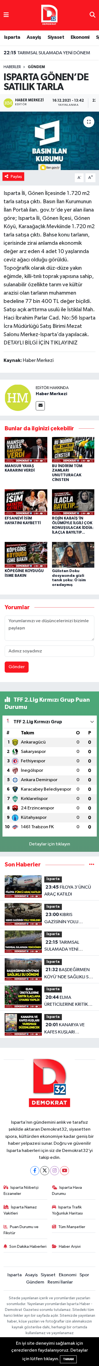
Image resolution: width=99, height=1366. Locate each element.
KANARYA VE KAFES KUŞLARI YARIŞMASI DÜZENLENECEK (64, 1029)
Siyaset (56, 37)
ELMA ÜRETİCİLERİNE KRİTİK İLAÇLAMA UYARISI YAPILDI (66, 1001)
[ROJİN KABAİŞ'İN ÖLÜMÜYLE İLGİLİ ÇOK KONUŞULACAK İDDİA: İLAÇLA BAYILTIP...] (73, 502)
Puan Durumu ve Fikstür (21, 1230)
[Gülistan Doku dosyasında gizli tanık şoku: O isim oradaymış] (73, 554)
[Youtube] (64, 1170)
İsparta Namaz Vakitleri (20, 1210)
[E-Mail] (40, 405)
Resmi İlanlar (60, 1282)
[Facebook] (34, 1170)
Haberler (12, 67)
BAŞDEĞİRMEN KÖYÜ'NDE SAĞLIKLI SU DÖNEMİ (68, 974)
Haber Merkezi (51, 394)
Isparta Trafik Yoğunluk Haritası (67, 1210)
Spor (84, 1275)
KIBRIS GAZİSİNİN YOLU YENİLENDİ (61, 918)
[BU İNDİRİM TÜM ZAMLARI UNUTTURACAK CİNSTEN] (73, 449)
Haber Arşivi (70, 1246)
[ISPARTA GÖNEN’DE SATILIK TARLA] (49, 141)
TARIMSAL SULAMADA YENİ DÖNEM (47, 52)
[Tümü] (91, 864)
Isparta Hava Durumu (67, 1190)
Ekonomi (80, 37)
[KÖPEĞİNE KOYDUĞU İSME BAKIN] (26, 554)
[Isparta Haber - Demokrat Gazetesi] (49, 15)
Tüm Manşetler (71, 1227)
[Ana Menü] (6, 15)
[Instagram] (54, 1170)
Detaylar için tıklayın (49, 844)
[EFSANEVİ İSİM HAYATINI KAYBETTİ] (26, 502)
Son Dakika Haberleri (27, 1246)
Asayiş (34, 37)
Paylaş (16, 176)
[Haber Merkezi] (18, 397)
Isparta (12, 37)
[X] (44, 1170)
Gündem (36, 67)
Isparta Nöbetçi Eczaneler (21, 1190)
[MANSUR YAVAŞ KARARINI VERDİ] (26, 449)
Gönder (17, 667)
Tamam (68, 1359)
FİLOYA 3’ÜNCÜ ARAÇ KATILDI (67, 891)
